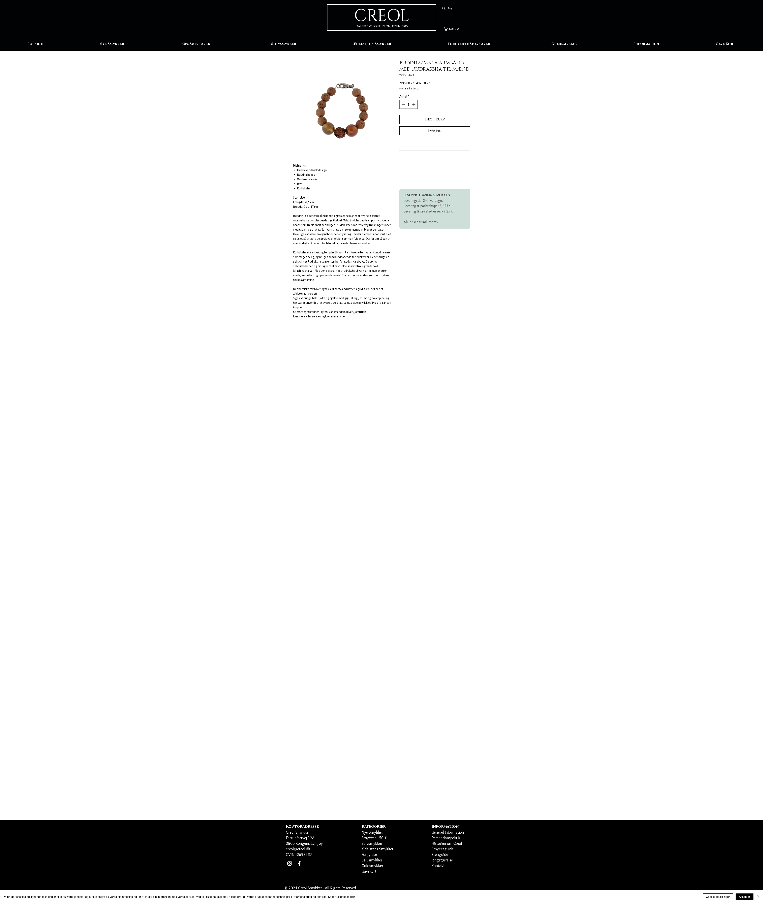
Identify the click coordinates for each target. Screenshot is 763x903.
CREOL (381, 16)
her (344, 316)
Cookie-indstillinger (718, 897)
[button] (452, 29)
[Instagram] (289, 863)
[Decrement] (403, 104)
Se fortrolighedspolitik (341, 897)
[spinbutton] (408, 104)
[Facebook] (299, 863)
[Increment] (414, 104)
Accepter (744, 897)
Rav (299, 184)
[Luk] (758, 896)
